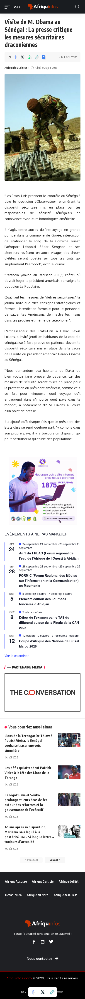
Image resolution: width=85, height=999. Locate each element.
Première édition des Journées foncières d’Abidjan (42, 601)
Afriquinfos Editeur (16, 67)
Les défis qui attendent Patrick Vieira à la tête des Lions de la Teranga (28, 773)
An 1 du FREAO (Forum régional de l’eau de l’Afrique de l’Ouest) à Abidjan (49, 555)
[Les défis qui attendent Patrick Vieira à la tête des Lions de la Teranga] (69, 772)
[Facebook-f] (34, 942)
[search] (77, 6)
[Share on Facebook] (15, 57)
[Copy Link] (36, 57)
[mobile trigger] (8, 7)
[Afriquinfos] (42, 6)
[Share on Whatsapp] (29, 57)
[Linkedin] (43, 942)
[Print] (43, 57)
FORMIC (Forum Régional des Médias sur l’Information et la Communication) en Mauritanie (49, 580)
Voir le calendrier (17, 655)
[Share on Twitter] (22, 57)
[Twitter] (51, 942)
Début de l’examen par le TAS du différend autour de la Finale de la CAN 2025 (49, 622)
